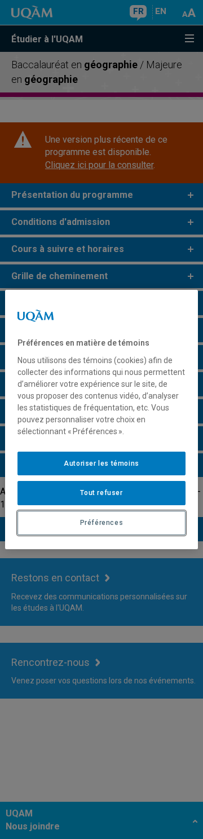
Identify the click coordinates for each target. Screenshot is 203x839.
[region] (101, 419)
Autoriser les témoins (101, 463)
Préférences (101, 523)
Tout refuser (101, 493)
